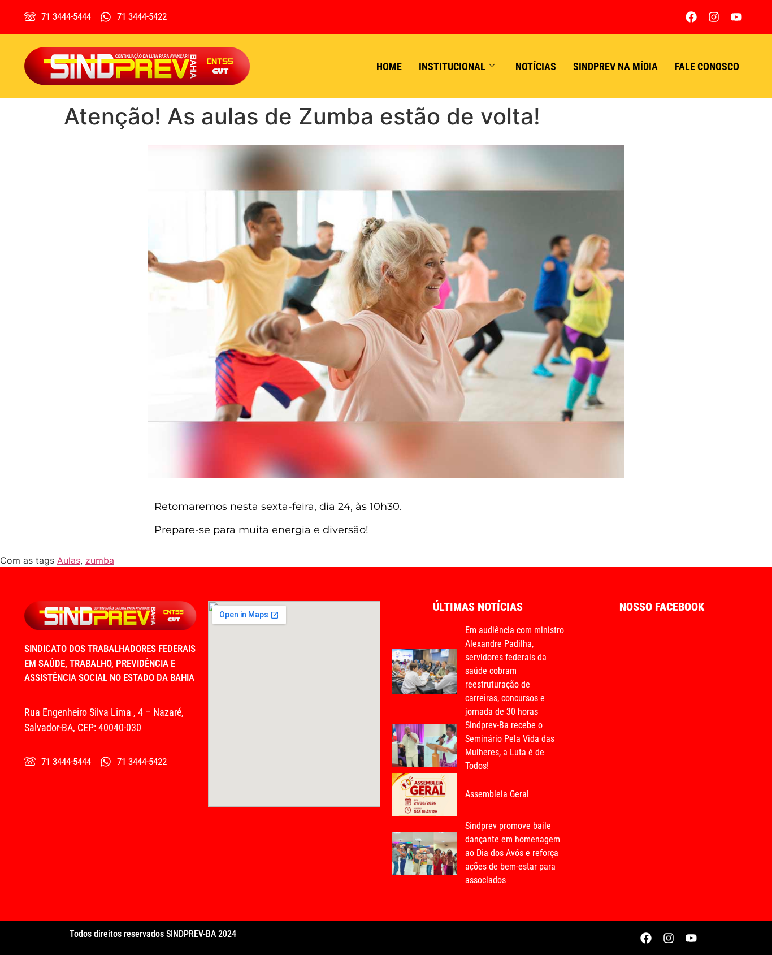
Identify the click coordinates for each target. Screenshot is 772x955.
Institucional (452, 66)
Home (389, 66)
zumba (99, 560)
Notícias (535, 66)
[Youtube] (736, 17)
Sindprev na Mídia (615, 66)
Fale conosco (707, 66)
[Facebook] (691, 17)
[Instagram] (713, 17)
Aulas (68, 560)
